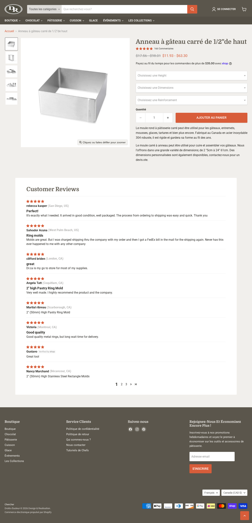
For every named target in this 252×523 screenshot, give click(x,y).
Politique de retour (77, 434)
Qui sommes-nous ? (78, 439)
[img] (35, 201)
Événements (112, 20)
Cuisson (76, 20)
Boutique (11, 20)
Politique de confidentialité (82, 429)
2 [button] (121, 384)
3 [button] (126, 384)
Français (209, 492)
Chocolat (32, 20)
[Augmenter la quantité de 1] (168, 118)
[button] (224, 9)
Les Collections (140, 20)
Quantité (141, 109)
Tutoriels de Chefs (77, 450)
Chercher (9, 504)
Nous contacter (75, 445)
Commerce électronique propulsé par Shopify (28, 512)
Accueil (9, 31)
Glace (93, 20)
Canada (232, 492)
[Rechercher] (192, 9)
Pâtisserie (55, 20)
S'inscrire (200, 468)
